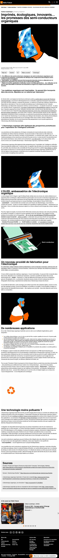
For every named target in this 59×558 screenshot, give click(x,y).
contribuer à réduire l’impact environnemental (24, 416)
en (54, 2)
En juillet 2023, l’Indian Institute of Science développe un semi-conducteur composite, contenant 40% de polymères (29, 267)
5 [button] (30, 525)
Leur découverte (36, 139)
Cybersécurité (5, 541)
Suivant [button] (58, 513)
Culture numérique (7, 11)
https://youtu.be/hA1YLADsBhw (34, 483)
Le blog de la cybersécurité (33, 544)
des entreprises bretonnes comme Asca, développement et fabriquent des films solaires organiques (29, 111)
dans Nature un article (51, 148)
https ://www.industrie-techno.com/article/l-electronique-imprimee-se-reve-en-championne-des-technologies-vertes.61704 (29, 487)
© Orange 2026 (11, 556)
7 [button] (33, 525)
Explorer (22, 11)
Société (3, 546)
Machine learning (5, 544)
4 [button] (28, 525)
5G (2, 539)
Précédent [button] (1, 513)
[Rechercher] (49, 2)
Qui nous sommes (6, 554)
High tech (4, 72)
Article (16, 11)
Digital (3, 543)
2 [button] (25, 525)
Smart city (15, 544)
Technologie (36, 72)
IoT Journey (33, 539)
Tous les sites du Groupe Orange (33, 548)
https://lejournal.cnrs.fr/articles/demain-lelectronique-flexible (36, 473)
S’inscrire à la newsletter (50, 539)
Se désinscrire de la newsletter (49, 541)
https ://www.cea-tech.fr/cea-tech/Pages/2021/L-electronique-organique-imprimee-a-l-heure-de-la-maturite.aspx (26, 478)
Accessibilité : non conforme (26, 554)
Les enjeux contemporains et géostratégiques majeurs (35, 107)
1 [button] (23, 525)
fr (52, 2)
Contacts (14, 554)
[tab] (23, 525)
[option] (29, 513)
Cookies (4, 556)
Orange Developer (32, 541)
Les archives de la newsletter (48, 544)
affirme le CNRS (22, 217)
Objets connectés (26, 72)
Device (14, 541)
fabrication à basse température (28, 418)
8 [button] (35, 525)
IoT (18, 72)
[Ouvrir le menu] (57, 2)
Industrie (12, 72)
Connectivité (15, 539)
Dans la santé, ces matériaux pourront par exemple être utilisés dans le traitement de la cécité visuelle (29, 340)
